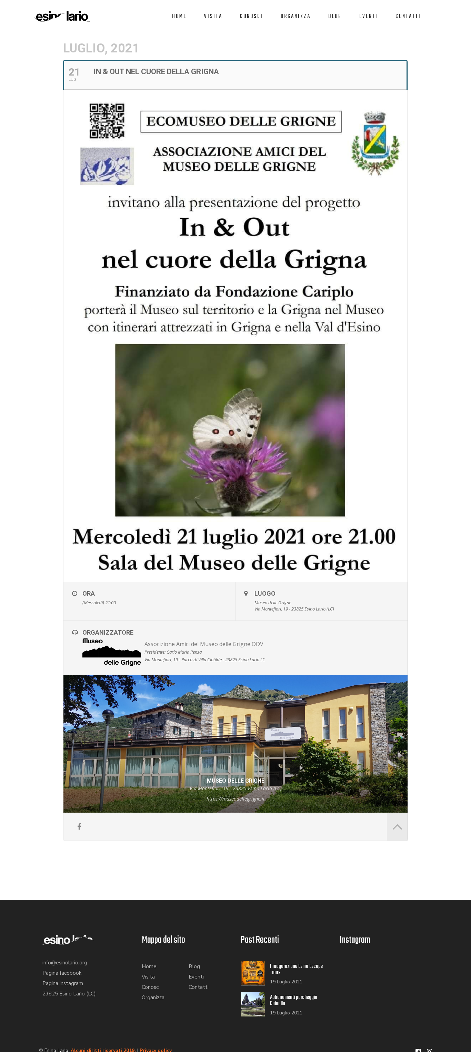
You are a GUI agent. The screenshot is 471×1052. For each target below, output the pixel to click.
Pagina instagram (62, 983)
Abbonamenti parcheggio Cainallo (293, 1000)
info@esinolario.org (64, 962)
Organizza (296, 16)
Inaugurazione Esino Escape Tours (296, 969)
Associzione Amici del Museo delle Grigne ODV (203, 644)
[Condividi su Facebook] (79, 826)
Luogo (264, 593)
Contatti (408, 16)
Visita (213, 16)
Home (179, 16)
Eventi (368, 16)
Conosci (251, 16)
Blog (335, 16)
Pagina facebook (61, 973)
